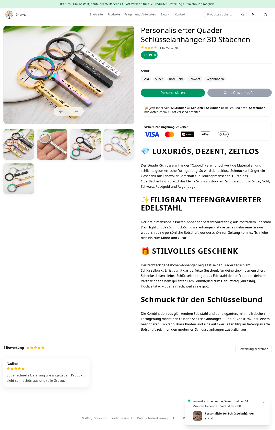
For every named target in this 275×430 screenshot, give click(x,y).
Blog (164, 14)
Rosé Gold (176, 79)
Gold (146, 79)
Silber (159, 79)
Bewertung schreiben (253, 349)
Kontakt (180, 14)
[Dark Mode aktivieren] (254, 14)
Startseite (96, 14)
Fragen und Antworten (140, 14)
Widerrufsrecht (122, 418)
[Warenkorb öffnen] (265, 14)
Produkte (114, 14)
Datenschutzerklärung (152, 418)
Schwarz (194, 79)
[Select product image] (18, 144)
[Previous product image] (61, 111)
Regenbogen (215, 79)
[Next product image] (76, 111)
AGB (175, 418)
